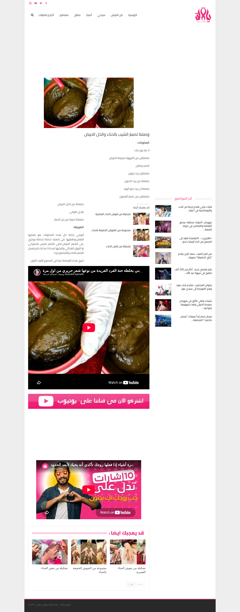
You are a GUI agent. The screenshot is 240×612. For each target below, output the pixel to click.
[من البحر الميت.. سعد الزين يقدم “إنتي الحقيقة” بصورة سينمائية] (163, 258)
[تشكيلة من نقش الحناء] (141, 251)
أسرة (89, 15)
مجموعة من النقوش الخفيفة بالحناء (111, 230)
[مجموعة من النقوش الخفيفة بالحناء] (141, 235)
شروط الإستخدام (176, 3)
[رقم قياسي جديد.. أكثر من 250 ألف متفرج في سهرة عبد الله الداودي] (163, 274)
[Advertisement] (184, 134)
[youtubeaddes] (88, 401)
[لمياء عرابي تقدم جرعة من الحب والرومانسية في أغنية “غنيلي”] (163, 211)
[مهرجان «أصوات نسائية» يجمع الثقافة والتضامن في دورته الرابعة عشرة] (163, 227)
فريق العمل (198, 3)
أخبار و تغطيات (46, 15)
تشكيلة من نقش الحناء (118, 246)
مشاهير (64, 15)
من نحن (209, 3)
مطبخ (77, 15)
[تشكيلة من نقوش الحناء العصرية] (141, 219)
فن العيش (117, 15)
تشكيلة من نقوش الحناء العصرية (113, 214)
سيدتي (101, 15)
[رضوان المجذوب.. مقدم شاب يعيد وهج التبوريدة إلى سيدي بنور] (163, 289)
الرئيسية (132, 15)
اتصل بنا (188, 3)
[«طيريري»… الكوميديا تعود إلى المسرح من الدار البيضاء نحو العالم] (163, 242)
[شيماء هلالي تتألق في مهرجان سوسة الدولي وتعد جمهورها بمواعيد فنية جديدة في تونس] (163, 305)
